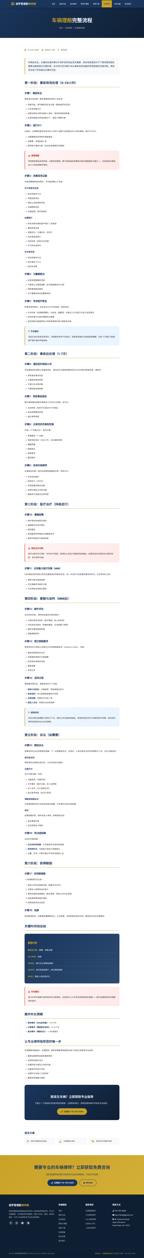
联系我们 (128, 4)
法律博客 (107, 4)
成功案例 (73, 4)
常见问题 (117, 4)
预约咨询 (89, 1183)
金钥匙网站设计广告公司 (110, 1253)
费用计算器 (85, 4)
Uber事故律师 (90, 1219)
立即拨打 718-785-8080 (73, 1112)
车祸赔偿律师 (90, 1211)
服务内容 (62, 4)
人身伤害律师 (90, 1228)
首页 (53, 4)
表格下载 (96, 4)
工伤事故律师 (90, 1215)
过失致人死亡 (90, 1224)
